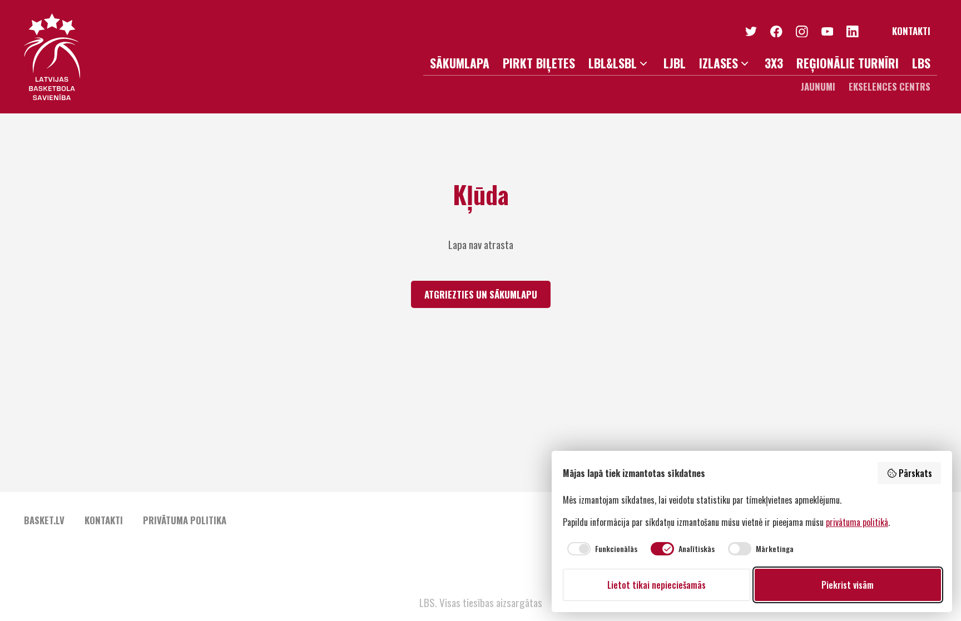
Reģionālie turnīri (847, 63)
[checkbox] (600, 548)
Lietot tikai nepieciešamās (656, 585)
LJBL (674, 63)
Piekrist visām (847, 585)
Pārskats (915, 473)
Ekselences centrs (889, 86)
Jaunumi (818, 86)
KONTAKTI (911, 31)
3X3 (774, 63)
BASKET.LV (44, 520)
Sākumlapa (459, 63)
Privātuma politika (184, 520)
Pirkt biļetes (539, 63)
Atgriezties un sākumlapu (480, 294)
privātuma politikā (857, 522)
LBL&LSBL (612, 63)
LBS (921, 63)
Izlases (718, 63)
